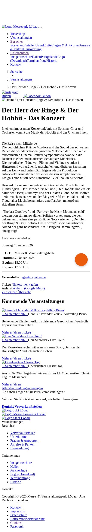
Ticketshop (17, 34)
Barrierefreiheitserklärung (27, 519)
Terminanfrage (36, 60)
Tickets (26, 332)
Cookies (15, 523)
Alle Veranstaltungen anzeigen (22, 388)
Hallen (36, 57)
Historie (51, 60)
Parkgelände (49, 57)
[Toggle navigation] (40, 27)
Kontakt (15, 64)
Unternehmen (19, 53)
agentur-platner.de (34, 277)
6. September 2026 (15, 366)
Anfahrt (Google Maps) (29, 288)
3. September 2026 (15, 314)
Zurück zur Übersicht (16, 292)
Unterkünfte (43, 45)
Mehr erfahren (11, 332)
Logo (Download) (22, 474)
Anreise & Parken (22, 444)
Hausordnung (32, 49)
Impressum (17, 511)
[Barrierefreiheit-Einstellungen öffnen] (81, 259)
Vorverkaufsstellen (22, 45)
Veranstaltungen (21, 37)
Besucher (16, 41)
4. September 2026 (15, 340)
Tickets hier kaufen (25, 284)
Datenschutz (18, 515)
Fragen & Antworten (66, 45)
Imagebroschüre (21, 57)
